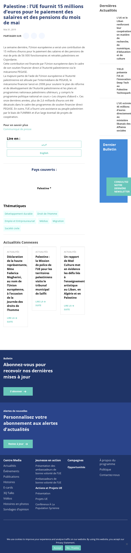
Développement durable (19, 213)
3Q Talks (8, 493)
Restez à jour (16, 443)
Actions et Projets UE (48, 488)
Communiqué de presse (17, 129)
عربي (44, 144)
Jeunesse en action (48, 460)
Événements (11, 471)
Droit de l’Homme (47, 213)
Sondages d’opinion (16, 509)
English (44, 153)
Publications (11, 477)
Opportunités (76, 467)
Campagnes (75, 460)
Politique (105, 469)
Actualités (9, 466)
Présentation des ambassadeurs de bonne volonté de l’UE (48, 469)
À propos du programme (107, 462)
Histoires (9, 482)
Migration (58, 221)
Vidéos (7, 498)
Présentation (42, 493)
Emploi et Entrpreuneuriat (20, 221)
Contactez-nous (110, 475)
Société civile (12, 228)
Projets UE (41, 498)
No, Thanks (73, 548)
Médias (44, 221)
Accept (58, 548)
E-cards (8, 487)
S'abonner (16, 391)
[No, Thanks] (126, 544)
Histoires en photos (16, 504)
